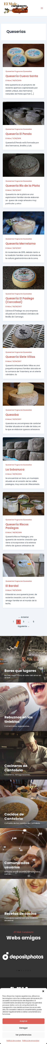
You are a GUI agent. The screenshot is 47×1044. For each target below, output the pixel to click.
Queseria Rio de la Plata (23, 186)
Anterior (23, 617)
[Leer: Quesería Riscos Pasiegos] (23, 503)
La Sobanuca (15, 469)
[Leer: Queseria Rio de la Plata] (23, 165)
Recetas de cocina (20, 913)
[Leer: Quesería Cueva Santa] (23, 55)
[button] (43, 991)
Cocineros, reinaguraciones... (17, 774)
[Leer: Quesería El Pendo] (23, 113)
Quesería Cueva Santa (22, 76)
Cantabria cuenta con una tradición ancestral (21, 919)
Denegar (23, 1028)
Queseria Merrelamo (21, 244)
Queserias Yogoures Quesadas (19, 71)
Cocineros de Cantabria (15, 767)
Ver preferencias (23, 1034)
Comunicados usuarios (16, 864)
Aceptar (23, 1021)
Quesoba (12, 415)
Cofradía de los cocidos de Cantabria (22, 823)
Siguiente (23, 626)
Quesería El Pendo (19, 134)
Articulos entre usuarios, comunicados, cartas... (22, 872)
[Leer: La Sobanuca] (23, 449)
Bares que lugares (20, 670)
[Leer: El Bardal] (23, 565)
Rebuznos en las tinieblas (18, 719)
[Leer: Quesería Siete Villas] (23, 336)
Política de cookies (14, 1040)
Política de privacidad (30, 1040)
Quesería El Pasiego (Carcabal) (20, 300)
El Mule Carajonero (23, 931)
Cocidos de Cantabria (14, 816)
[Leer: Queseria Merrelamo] (23, 223)
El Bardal (12, 586)
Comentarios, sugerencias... (17, 726)
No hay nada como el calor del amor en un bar (22, 676)
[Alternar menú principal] (41, 8)
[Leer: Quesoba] (23, 394)
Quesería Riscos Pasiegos (17, 526)
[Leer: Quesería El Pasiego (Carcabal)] (23, 277)
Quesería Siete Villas (20, 357)
